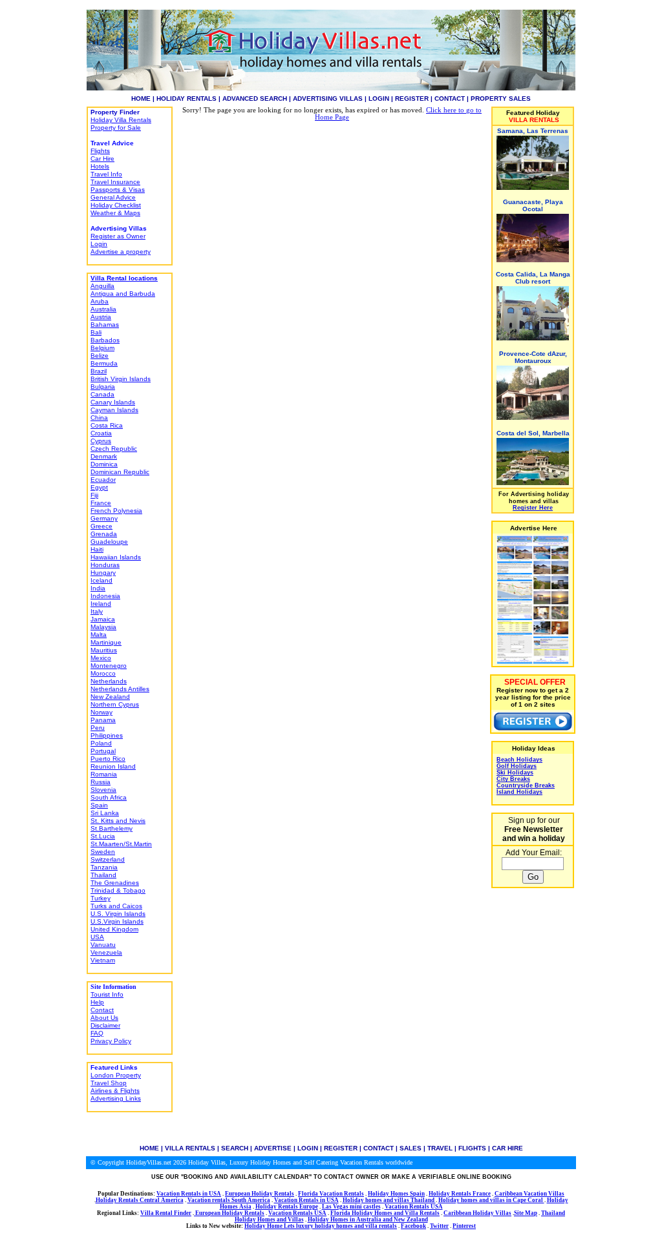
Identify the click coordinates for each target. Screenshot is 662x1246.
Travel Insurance (115, 181)
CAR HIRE (507, 1148)
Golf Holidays (516, 766)
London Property (116, 1075)
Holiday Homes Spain (396, 1193)
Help (97, 1002)
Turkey (101, 898)
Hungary (103, 572)
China (99, 417)
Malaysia (103, 626)
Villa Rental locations (124, 278)
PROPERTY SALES (501, 98)
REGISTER (412, 98)
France (101, 502)
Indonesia (105, 595)
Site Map (525, 1213)
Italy (97, 611)
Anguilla (102, 285)
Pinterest (464, 1226)
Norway (101, 712)
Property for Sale (116, 127)
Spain (99, 805)
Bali (96, 332)
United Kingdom (114, 929)
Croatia (101, 433)
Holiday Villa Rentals (121, 119)
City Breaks (513, 779)
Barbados (105, 340)
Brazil (99, 371)
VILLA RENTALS (190, 1148)
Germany (104, 518)
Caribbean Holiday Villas (477, 1213)
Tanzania (104, 867)
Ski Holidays (514, 772)
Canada (102, 394)
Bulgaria (103, 386)
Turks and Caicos (116, 905)
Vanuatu (103, 944)
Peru (98, 727)
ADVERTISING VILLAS (328, 98)
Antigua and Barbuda (123, 293)
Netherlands (109, 681)
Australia (103, 309)
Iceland (101, 580)
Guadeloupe (109, 541)
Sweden (103, 851)
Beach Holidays (519, 759)
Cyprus (101, 440)
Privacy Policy (111, 1040)
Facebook (413, 1226)
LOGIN (378, 98)
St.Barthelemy (112, 828)
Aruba (100, 301)
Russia (101, 781)
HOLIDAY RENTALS (186, 98)
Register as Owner (118, 236)
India (98, 588)
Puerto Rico (108, 758)
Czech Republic (114, 448)
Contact (102, 1009)
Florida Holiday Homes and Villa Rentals (385, 1213)
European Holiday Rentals (259, 1193)
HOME (141, 98)
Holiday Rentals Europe (286, 1206)
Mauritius (104, 650)
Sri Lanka (105, 812)
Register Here (533, 507)
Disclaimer (105, 1025)
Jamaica (103, 619)
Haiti (97, 549)
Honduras (105, 564)
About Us (104, 1017)
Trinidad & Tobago (118, 890)
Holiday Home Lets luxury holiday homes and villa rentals (320, 1226)
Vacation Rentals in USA (188, 1193)
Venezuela (106, 952)
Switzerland (108, 859)
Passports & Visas (118, 189)
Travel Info (106, 174)
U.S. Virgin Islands (118, 913)
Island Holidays (519, 792)
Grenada (104, 533)
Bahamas (105, 324)
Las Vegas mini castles (351, 1206)
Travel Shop (109, 1082)
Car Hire (102, 158)
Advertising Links (116, 1098)
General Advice (113, 197)
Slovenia (103, 789)
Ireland (101, 603)
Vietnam (103, 960)
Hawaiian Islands (116, 557)
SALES (411, 1148)
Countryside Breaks (525, 785)
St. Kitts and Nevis (118, 820)
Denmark (104, 456)
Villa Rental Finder (165, 1213)
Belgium (102, 347)
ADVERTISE (273, 1148)
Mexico (101, 657)
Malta (99, 634)
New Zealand (110, 696)
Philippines (107, 735)
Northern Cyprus (115, 704)
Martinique (106, 642)
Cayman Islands (114, 409)
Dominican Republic (120, 471)
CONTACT (449, 98)
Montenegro (109, 665)
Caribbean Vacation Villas (529, 1193)
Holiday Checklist (116, 205)
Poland (101, 743)
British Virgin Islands (121, 378)
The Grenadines (115, 882)
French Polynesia (116, 510)
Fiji (94, 495)
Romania (104, 774)
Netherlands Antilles (120, 688)
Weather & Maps (115, 212)
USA (97, 936)
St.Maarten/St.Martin (121, 843)
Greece (101, 526)
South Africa (109, 797)
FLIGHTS (472, 1148)
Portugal (103, 750)
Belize (100, 355)
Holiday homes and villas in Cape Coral (491, 1200)
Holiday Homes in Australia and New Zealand (368, 1219)
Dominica (104, 464)
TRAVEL (440, 1148)
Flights (100, 150)
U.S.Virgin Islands (117, 921)
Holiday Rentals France (460, 1193)
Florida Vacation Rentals (331, 1193)
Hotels (100, 166)
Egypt (99, 487)
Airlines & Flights (115, 1090)
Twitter (439, 1226)
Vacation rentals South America (228, 1200)
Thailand (103, 874)
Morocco (103, 673)
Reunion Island (113, 766)
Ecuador (103, 479)
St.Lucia (103, 836)
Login (99, 243)
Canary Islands (113, 402)
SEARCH (234, 1148)
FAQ (97, 1033)
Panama (103, 719)
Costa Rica (107, 425)
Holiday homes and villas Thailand (389, 1200)
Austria (101, 316)
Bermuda (104, 363)
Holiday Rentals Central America (140, 1200)
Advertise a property (121, 251)
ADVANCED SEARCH (254, 98)
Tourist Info (107, 994)
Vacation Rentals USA (414, 1206)
